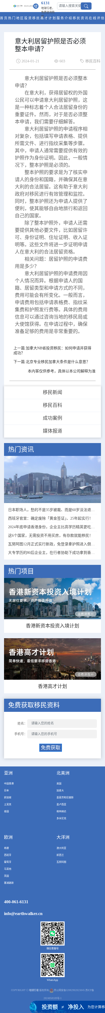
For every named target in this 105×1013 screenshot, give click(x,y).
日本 (6, 790)
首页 (4, 18)
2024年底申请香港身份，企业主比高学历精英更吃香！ (52, 527)
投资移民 (32, 18)
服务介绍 (65, 18)
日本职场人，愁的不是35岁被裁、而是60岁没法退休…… (52, 510)
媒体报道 (52, 431)
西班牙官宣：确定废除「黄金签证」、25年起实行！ (50, 518)
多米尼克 (61, 818)
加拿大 (60, 790)
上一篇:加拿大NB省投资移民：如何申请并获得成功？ (52, 350)
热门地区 (16, 18)
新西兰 (60, 855)
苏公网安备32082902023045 (69, 990)
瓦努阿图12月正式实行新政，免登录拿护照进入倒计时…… (52, 544)
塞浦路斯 (9, 883)
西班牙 (7, 855)
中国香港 (9, 783)
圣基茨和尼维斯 (65, 797)
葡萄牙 (7, 862)
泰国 (6, 811)
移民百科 (52, 405)
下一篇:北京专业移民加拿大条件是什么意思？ (51, 362)
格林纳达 (61, 811)
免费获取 (50, 747)
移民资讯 (81, 18)
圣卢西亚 (61, 804)
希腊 (6, 848)
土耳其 (7, 804)
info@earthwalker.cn (23, 913)
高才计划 (48, 18)
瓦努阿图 (61, 862)
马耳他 (7, 869)
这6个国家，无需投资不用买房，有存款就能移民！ (50, 536)
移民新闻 (52, 392)
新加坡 (7, 797)
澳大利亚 (61, 848)
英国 (6, 876)
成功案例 (52, 418)
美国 (59, 783)
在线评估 (97, 18)
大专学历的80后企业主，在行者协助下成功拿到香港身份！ (52, 553)
